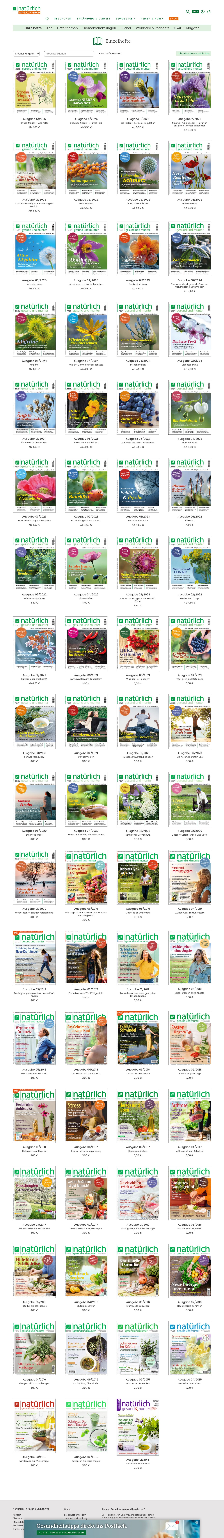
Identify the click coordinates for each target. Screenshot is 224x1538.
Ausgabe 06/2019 (86, 912)
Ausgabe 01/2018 (34, 1148)
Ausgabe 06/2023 (86, 440)
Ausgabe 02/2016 (189, 1303)
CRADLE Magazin (186, 28)
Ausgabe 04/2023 (190, 440)
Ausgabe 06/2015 (86, 1381)
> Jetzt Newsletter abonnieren (61, 1532)
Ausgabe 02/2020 (190, 832)
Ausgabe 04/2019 (189, 910)
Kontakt (17, 1514)
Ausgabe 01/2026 (34, 203)
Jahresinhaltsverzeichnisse (193, 53)
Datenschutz (20, 1529)
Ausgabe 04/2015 (190, 1381)
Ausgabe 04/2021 (189, 677)
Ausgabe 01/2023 (138, 518)
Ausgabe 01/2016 (34, 1381)
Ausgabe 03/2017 (34, 1226)
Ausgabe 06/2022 (190, 518)
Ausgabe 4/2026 (86, 120)
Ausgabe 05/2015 (138, 1381)
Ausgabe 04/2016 (86, 1303)
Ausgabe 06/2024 (190, 283)
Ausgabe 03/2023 (34, 518)
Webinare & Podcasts (152, 28)
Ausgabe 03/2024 (138, 362)
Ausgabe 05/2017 (138, 1148)
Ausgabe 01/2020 (34, 910)
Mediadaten (19, 1522)
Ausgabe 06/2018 (189, 990)
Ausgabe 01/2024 (34, 440)
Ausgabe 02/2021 (86, 754)
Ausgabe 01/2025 (138, 282)
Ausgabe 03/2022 (138, 598)
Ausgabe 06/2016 (190, 1226)
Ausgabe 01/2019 (138, 992)
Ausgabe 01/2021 (138, 754)
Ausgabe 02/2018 (190, 1071)
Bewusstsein (126, 18)
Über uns (17, 1518)
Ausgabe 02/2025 (86, 282)
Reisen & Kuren (152, 18)
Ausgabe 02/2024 (189, 362)
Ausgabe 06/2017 (86, 1148)
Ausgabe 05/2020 (34, 832)
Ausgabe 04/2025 (189, 201)
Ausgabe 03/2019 (34, 992)
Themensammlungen (99, 28)
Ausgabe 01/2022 (34, 677)
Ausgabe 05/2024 (34, 362)
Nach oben (210, 1532)
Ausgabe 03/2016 (138, 1303)
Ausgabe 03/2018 (138, 1071)
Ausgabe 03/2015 (34, 1458)
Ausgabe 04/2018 (86, 1071)
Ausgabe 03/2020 (138, 832)
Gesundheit (63, 18)
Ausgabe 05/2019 (138, 910)
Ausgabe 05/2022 (34, 596)
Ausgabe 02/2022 (190, 596)
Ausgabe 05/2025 (138, 201)
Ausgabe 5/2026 (34, 120)
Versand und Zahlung (75, 1518)
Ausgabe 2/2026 (189, 122)
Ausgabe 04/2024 (86, 362)
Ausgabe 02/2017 (86, 1226)
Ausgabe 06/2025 (86, 201)
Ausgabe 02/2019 (86, 991)
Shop (174, 18)
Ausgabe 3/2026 (138, 120)
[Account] (202, 11)
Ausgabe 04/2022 (86, 596)
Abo (49, 28)
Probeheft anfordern (75, 1514)
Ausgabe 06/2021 (86, 677)
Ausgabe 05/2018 (34, 1071)
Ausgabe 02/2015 (86, 1458)
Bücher (126, 28)
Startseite (47, 18)
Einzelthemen (67, 28)
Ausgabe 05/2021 (138, 677)
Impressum (19, 1525)
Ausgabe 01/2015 (138, 1461)
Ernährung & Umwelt (93, 18)
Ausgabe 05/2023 (138, 440)
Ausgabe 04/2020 (86, 832)
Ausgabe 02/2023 (86, 518)
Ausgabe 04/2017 (189, 1148)
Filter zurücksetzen (110, 53)
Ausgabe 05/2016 (34, 1303)
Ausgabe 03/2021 (34, 754)
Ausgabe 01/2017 (138, 1226)
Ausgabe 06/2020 (190, 754)
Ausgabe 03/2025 (34, 282)
